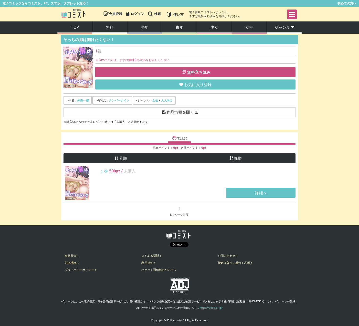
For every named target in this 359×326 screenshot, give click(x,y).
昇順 (123, 158)
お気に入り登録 (197, 84)
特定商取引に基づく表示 (234, 263)
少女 (214, 27)
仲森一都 (83, 100)
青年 (179, 27)
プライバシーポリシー (79, 270)
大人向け (167, 100)
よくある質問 (150, 256)
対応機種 (70, 263)
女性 (249, 27)
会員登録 (70, 256)
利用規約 (147, 263)
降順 (238, 158)
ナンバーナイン (119, 100)
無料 (110, 27)
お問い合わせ (226, 256)
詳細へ (261, 193)
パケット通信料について (157, 270)
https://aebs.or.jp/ (211, 307)
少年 (144, 27)
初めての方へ (347, 3)
